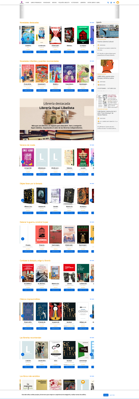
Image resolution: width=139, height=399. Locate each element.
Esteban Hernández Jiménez (29, 246)
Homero (83, 323)
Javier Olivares (53, 323)
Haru (42, 362)
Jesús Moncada (83, 362)
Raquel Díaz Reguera (28, 85)
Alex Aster (55, 208)
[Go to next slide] (91, 39)
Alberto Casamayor (42, 85)
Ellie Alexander (28, 285)
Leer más (112, 395)
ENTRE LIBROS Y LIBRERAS (94, 2)
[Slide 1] (68, 16)
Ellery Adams (55, 285)
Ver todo (92, 22)
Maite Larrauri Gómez (55, 246)
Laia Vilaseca (28, 362)
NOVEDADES (46, 2)
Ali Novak (56, 169)
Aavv (28, 47)
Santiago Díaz (55, 47)
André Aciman (42, 169)
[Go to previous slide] (22, 39)
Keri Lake (42, 208)
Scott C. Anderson (83, 246)
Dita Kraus (42, 285)
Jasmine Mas (28, 208)
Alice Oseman (83, 85)
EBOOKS (54, 2)
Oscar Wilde (41, 323)
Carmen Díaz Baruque (69, 323)
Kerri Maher (83, 285)
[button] (22, 10)
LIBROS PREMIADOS (36, 2)
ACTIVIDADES (74, 2)
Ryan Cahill (83, 208)
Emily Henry (28, 169)
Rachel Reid (55, 85)
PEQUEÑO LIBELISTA (63, 2)
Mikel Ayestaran (69, 246)
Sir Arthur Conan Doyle (28, 323)
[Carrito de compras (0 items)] (117, 2)
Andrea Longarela (69, 169)
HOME (27, 2)
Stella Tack (69, 208)
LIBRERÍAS (83, 2)
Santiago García (60, 323)
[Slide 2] (70, 16)
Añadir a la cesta (28, 51)
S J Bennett (41, 47)
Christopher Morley (69, 285)
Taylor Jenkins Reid (83, 169)
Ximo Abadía (41, 246)
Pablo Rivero (83, 47)
